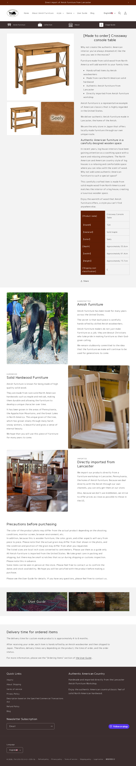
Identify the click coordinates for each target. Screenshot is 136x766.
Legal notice (98, 759)
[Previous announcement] (7, 2)
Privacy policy (56, 759)
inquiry (10, 679)
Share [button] (86, 281)
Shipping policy (85, 759)
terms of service (14, 689)
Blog (9, 711)
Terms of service (71, 759)
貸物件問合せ (110, 759)
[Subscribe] (51, 726)
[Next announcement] (128, 2)
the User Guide (83, 657)
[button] (60, 13)
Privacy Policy (13, 693)
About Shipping (14, 684)
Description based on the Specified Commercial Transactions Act (35, 700)
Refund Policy (13, 706)
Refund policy (43, 759)
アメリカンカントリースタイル (24, 759)
